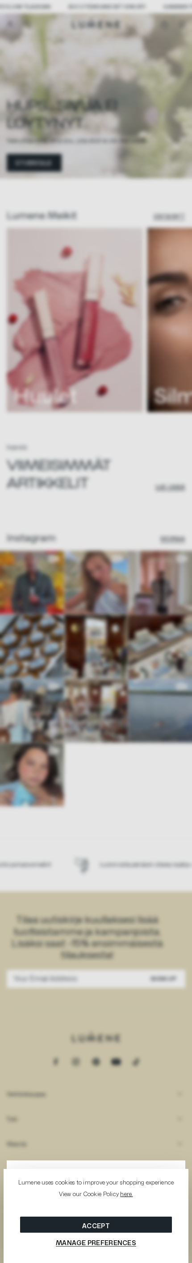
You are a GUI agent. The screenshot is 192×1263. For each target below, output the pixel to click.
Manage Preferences (96, 1242)
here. (126, 1193)
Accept (96, 1226)
